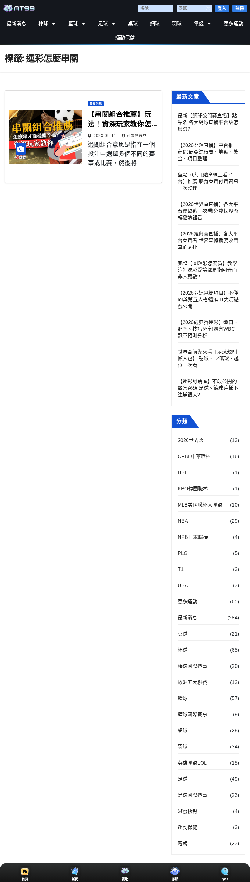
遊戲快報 (188, 811)
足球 (103, 23)
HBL (183, 472)
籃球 (73, 23)
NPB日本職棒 (193, 537)
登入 (222, 8)
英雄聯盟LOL (192, 762)
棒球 (43, 23)
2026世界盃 (191, 440)
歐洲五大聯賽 (192, 682)
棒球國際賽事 (192, 666)
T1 (181, 569)
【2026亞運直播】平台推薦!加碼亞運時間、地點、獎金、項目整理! (208, 152)
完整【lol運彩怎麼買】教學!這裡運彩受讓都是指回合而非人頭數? (208, 270)
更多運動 (233, 23)
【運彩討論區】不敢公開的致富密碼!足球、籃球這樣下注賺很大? (208, 388)
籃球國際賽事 (192, 714)
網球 (155, 23)
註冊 (239, 8)
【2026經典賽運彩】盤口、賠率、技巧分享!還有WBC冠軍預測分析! (208, 329)
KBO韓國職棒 (193, 488)
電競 (199, 23)
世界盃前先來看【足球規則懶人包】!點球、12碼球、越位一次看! (208, 358)
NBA (183, 521)
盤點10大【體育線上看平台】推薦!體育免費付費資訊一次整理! (208, 181)
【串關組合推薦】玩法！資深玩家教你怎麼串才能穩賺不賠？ (119, 124)
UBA (183, 585)
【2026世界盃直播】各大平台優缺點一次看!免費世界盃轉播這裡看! (208, 211)
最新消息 (16, 23)
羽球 (177, 23)
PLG (183, 553)
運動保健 (125, 37)
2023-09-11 (105, 136)
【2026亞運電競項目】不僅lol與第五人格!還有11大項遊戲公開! (208, 299)
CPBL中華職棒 (194, 456)
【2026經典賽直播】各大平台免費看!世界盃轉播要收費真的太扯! (208, 240)
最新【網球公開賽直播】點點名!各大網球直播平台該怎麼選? (208, 122)
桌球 (133, 23)
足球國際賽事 (192, 795)
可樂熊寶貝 (137, 136)
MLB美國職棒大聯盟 (200, 504)
